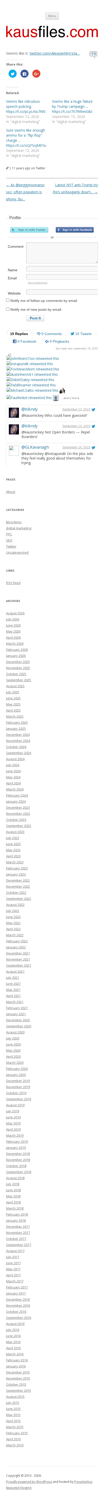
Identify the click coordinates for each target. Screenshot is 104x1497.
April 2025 (13, 710)
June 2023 (13, 844)
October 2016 (16, 1311)
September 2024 (18, 753)
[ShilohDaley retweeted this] (30, 379)
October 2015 (16, 1384)
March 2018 (14, 1208)
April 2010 (13, 1439)
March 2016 (14, 1354)
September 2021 (18, 965)
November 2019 (18, 1087)
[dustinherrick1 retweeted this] (32, 374)
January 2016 (16, 1366)
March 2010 (14, 1445)
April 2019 (13, 1129)
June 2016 (13, 1336)
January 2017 (16, 1293)
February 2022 (17, 941)
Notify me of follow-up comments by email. (44, 301)
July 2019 (12, 1111)
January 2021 (16, 1014)
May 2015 (13, 1414)
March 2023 (14, 862)
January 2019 (16, 1147)
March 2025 (14, 716)
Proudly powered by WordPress (29, 1482)
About (10, 491)
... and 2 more (70, 398)
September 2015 (18, 1390)
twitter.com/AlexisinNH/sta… (55, 53)
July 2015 (12, 1402)
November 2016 (18, 1305)
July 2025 (12, 692)
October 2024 (16, 746)
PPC (9, 534)
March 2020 (14, 1062)
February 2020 (17, 1068)
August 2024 (15, 759)
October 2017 (16, 1238)
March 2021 (14, 1002)
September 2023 (18, 825)
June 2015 (13, 1408)
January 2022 (16, 947)
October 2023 (16, 819)
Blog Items (14, 522)
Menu (52, 16)
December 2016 (18, 1299)
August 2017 (15, 1251)
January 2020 (16, 1074)
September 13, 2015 (76, 409)
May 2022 (13, 923)
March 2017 (14, 1281)
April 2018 (13, 1202)
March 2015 (14, 1427)
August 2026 (15, 613)
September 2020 (18, 1026)
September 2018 (18, 1172)
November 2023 (18, 813)
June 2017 (13, 1263)
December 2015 (18, 1372)
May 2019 (13, 1123)
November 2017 (18, 1232)
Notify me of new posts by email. (36, 309)
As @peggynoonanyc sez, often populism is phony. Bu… (25, 191)
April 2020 (13, 1056)
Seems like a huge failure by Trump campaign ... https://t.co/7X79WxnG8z (72, 106)
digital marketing (18, 528)
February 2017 (17, 1287)
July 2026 (12, 619)
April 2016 (13, 1348)
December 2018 (18, 1153)
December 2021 (18, 953)
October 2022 (16, 892)
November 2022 (18, 886)
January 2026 (16, 655)
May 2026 (13, 631)
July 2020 (12, 1038)
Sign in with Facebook (75, 230)
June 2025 (13, 698)
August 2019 (15, 1105)
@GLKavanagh (35, 447)
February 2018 (17, 1214)
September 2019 (18, 1099)
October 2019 (16, 1093)
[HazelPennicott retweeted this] (62, 391)
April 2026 (13, 637)
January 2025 (16, 728)
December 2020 (18, 1020)
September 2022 (18, 898)
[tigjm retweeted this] (55, 398)
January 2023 (16, 874)
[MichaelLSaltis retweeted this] (32, 390)
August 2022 (15, 904)
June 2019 (13, 1117)
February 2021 (17, 1008)
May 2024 (13, 777)
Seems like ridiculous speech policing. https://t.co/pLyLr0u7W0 (25, 106)
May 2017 (13, 1269)
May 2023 (13, 850)
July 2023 (12, 838)
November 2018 (18, 1159)
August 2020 (15, 1032)
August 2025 (15, 686)
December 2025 (18, 661)
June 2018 (13, 1190)
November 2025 (18, 668)
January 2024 (16, 801)
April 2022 (13, 929)
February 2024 (17, 795)
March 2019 (14, 1135)
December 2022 (18, 880)
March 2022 (14, 935)
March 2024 (14, 789)
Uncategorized (17, 552)
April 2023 (13, 856)
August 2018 (15, 1178)
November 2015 (18, 1378)
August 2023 (15, 831)
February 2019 (17, 1141)
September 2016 (18, 1317)
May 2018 (13, 1196)
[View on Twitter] (93, 409)
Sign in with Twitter (29, 230)
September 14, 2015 (76, 447)
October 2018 (16, 1165)
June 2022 (13, 916)
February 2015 (17, 1433)
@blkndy (29, 409)
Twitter (11, 546)
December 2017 (18, 1226)
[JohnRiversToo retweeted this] (33, 358)
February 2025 (17, 722)
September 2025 (18, 680)
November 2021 (18, 959)
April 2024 (13, 783)
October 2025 (16, 674)
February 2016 (17, 1360)
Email (12, 278)
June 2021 (13, 983)
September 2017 (18, 1244)
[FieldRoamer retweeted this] (31, 385)
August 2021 (15, 971)
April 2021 (13, 995)
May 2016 (13, 1342)
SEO (9, 540)
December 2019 (18, 1080)
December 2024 (18, 734)
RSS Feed (13, 582)
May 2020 (13, 1050)
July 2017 (12, 1257)
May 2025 (13, 704)
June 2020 (13, 1044)
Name (12, 270)
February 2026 (17, 649)
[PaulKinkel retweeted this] (29, 397)
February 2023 (17, 868)
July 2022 (12, 910)
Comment (15, 246)
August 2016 (15, 1323)
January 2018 (16, 1220)
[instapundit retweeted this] (30, 363)
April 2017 (13, 1275)
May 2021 (13, 989)
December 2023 (18, 807)
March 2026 (14, 643)
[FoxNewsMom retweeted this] (33, 369)
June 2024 (13, 771)
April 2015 (13, 1421)
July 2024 (12, 765)
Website (14, 293)
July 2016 (12, 1329)
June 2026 (13, 625)
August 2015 (15, 1396)
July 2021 (12, 977)
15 (94, 53)
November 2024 (18, 740)
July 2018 (12, 1184)
